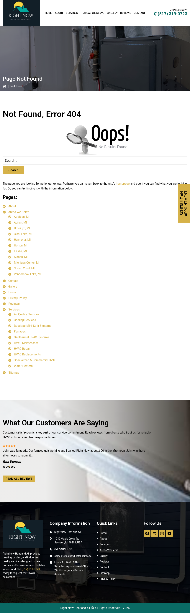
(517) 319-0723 (172, 13)
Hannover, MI (22, 239)
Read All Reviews (19, 479)
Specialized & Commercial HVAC (35, 360)
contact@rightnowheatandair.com (72, 556)
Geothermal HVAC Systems (31, 337)
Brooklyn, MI (22, 228)
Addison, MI (22, 217)
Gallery (12, 286)
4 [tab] (12, 467)
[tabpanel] (77, 454)
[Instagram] (162, 533)
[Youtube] (169, 533)
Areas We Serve (18, 212)
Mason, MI (21, 257)
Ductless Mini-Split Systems (32, 326)
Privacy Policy (17, 298)
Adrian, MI (20, 222)
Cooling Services (25, 320)
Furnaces (20, 331)
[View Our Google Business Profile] (154, 533)
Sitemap (13, 372)
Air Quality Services (26, 314)
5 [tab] (14, 467)
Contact (13, 281)
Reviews (14, 303)
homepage (123, 183)
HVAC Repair (22, 348)
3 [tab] (9, 467)
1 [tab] (4, 467)
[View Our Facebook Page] (147, 533)
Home (12, 292)
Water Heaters (23, 366)
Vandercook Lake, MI (27, 274)
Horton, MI (20, 245)
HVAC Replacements (27, 354)
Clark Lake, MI (23, 234)
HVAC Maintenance (26, 343)
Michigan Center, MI (27, 262)
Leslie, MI (20, 251)
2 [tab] (7, 467)
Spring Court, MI (24, 268)
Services (14, 309)
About (12, 206)
